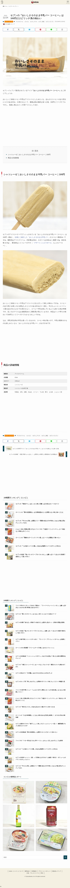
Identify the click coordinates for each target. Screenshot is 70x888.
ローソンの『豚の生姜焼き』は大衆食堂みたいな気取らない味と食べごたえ (39, 512)
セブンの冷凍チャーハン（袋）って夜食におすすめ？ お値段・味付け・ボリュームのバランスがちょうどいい (41, 758)
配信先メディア (56, 871)
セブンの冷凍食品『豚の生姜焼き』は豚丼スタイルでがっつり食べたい (37, 732)
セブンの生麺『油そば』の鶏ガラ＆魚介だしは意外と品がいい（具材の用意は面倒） (40, 622)
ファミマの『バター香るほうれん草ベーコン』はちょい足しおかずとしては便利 (39, 740)
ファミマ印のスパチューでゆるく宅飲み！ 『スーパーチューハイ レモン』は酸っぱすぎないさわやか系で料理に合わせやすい (41, 606)
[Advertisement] (35, 341)
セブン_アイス (33, 21)
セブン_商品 (41, 21)
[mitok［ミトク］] (35, 2)
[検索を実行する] (65, 857)
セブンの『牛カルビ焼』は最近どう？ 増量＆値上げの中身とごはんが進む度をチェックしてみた (40, 522)
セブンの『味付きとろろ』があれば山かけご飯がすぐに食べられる (35, 707)
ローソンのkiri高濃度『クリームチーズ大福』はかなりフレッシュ (35, 647)
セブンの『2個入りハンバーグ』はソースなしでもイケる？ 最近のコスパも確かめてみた (40, 665)
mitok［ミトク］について (16, 871)
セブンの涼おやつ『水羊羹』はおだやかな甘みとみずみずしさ (34, 673)
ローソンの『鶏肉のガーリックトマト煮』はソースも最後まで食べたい (38, 537)
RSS (42, 873)
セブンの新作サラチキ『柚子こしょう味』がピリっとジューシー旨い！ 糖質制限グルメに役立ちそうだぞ (41, 724)
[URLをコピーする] (62, 29)
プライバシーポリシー (44, 871)
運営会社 (27, 871)
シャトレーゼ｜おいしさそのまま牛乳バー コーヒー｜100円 (29, 154)
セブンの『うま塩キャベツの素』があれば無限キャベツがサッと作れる (38, 546)
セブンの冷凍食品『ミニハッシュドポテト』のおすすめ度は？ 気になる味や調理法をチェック (41, 657)
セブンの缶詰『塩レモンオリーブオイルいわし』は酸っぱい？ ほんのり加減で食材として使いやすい (40, 555)
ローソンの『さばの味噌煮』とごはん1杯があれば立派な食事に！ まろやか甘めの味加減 (40, 716)
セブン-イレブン (9, 21)
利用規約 (34, 871)
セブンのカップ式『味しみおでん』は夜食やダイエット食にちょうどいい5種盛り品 (40, 681)
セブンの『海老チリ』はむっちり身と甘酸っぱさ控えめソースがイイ (37, 504)
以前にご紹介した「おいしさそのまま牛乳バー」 (32, 237)
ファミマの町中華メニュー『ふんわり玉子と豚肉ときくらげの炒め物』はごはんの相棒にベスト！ (40, 691)
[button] (0, 886)
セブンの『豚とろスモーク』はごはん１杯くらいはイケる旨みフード (36, 614)
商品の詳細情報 (13, 158)
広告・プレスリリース (33, 873)
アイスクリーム (19, 21)
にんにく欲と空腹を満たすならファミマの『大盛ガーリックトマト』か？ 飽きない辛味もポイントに (40, 530)
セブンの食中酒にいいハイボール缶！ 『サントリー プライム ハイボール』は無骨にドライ (40, 640)
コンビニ (27, 21)
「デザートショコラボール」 (43, 243)
